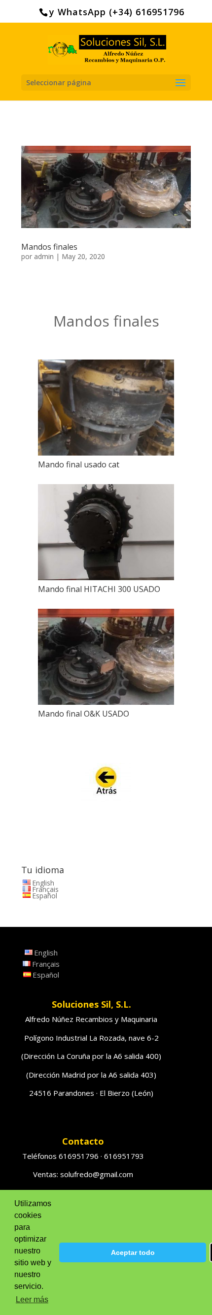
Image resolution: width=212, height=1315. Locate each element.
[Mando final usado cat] (106, 408)
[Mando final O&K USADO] (106, 657)
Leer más (32, 1299)
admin (44, 256)
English (43, 883)
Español (44, 895)
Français (45, 889)
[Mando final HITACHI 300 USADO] (106, 532)
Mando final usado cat (78, 464)
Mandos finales (49, 246)
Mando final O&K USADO (83, 713)
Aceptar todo (133, 1252)
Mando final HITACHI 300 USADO (99, 589)
